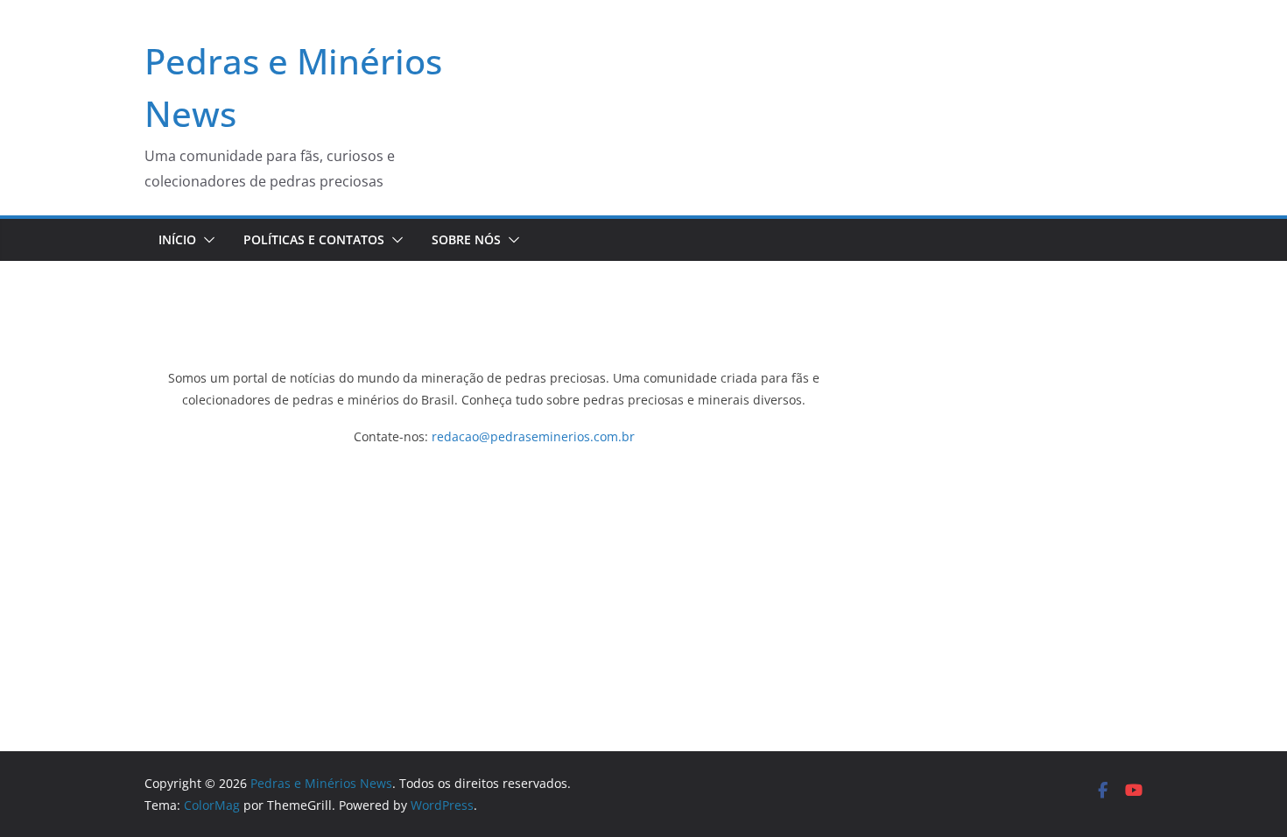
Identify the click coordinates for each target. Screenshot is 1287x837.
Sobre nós (466, 239)
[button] (205, 240)
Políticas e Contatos (313, 239)
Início (177, 239)
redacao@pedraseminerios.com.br (533, 436)
